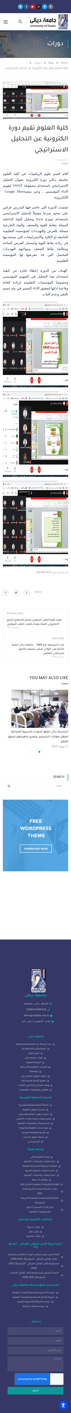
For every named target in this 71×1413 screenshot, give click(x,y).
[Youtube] (32, 6)
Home (64, 63)
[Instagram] (38, 6)
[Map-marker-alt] (50, 6)
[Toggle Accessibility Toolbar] (63, 1405)
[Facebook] (26, 593)
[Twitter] (44, 6)
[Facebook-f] (26, 6)
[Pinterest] (6, 593)
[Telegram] (20, 6)
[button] (39, 752)
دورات (37, 63)
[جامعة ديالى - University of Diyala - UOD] (48, 21)
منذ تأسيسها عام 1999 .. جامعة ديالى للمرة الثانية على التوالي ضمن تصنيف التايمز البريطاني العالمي (38, 649)
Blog (51, 63)
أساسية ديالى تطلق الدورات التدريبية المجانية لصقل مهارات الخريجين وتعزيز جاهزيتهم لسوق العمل (38, 737)
